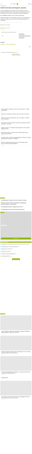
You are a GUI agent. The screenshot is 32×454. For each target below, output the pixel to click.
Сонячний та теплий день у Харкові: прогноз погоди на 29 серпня (15, 114)
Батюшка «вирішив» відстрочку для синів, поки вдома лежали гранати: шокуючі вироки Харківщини (14, 143)
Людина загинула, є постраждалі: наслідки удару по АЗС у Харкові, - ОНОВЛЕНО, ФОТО (15, 128)
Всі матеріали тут (16, 238)
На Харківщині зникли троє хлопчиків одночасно (12, 209)
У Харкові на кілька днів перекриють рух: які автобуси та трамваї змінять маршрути (15, 118)
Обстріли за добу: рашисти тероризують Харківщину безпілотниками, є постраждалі (13, 203)
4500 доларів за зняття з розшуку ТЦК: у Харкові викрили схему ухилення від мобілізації (14, 133)
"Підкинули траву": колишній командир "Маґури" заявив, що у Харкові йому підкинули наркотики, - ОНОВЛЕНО (16, 138)
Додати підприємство (16, 259)
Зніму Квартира (4, 377)
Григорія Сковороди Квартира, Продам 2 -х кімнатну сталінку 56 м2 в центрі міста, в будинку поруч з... (15, 372)
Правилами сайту (14, 52)
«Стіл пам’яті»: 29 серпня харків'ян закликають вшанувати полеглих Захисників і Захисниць (15, 123)
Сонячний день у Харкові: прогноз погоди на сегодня (13, 200)
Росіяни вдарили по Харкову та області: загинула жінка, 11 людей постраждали (15, 110)
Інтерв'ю (4, 225)
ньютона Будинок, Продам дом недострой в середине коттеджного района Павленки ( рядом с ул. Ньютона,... (15, 332)
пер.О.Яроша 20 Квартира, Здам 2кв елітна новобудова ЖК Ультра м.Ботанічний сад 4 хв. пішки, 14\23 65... (15, 397)
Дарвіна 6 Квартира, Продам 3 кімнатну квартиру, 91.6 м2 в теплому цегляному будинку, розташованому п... (15, 352)
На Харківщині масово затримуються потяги (11, 206)
